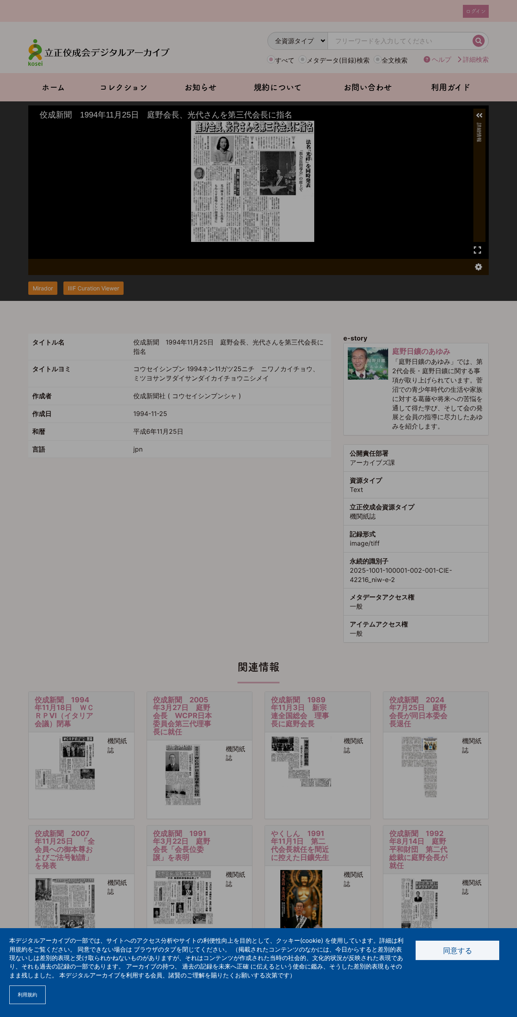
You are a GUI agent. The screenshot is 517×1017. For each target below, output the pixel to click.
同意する (457, 950)
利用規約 (27, 995)
